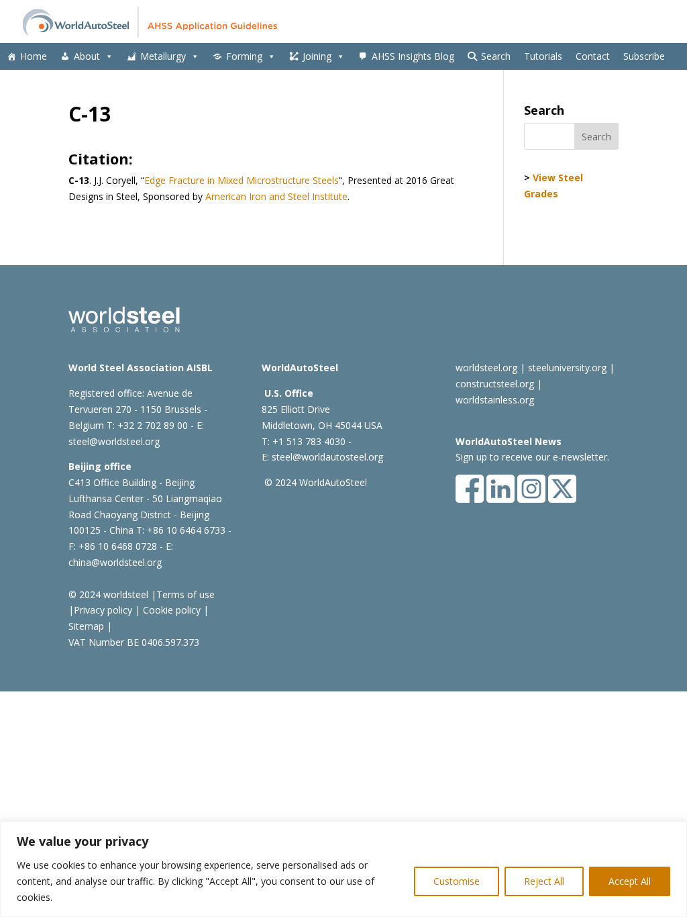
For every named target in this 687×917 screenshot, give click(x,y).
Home (33, 56)
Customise (456, 881)
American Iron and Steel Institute (276, 196)
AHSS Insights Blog (413, 56)
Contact (593, 56)
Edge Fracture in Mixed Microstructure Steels (241, 180)
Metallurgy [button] (163, 56)
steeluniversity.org (567, 367)
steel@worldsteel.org (114, 441)
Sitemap (86, 626)
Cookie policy (170, 610)
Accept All (630, 881)
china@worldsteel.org (115, 562)
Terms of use (185, 594)
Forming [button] (244, 56)
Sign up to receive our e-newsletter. (532, 456)
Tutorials (543, 56)
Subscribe (644, 56)
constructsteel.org (495, 383)
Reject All (544, 881)
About (87, 56)
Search (496, 56)
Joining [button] (317, 56)
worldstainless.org (495, 399)
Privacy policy (103, 610)
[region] (343, 869)
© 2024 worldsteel (108, 594)
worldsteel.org (486, 367)
